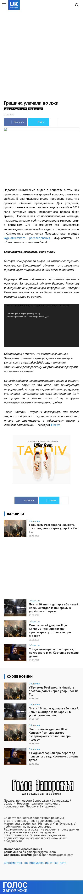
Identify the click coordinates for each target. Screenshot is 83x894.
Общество (35, 108)
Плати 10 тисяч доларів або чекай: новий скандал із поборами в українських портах (54, 608)
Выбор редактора (15, 108)
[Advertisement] (41, 53)
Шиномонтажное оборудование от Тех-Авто (35, 863)
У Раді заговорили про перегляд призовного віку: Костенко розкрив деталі (54, 652)
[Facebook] (51, 5)
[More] (54, 122)
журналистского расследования (27, 238)
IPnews (55, 425)
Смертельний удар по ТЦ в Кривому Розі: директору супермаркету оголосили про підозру (50, 631)
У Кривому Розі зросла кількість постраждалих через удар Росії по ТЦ (54, 528)
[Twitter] (62, 5)
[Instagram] (57, 5)
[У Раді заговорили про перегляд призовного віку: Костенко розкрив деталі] (15, 652)
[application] (41, 325)
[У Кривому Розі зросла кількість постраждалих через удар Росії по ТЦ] (15, 528)
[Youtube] (68, 5)
